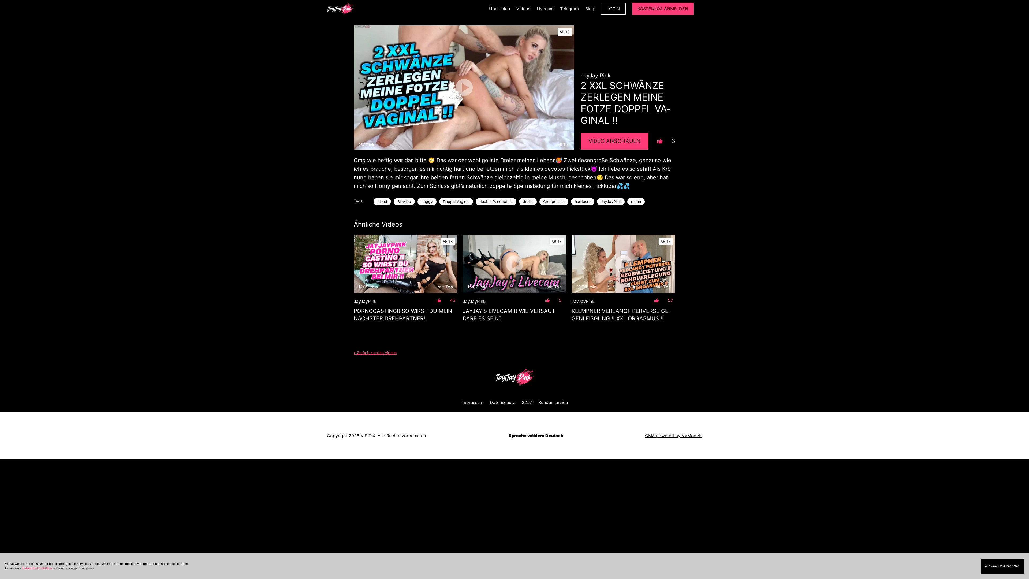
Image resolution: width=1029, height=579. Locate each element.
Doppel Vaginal (456, 201)
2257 (527, 402)
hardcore (583, 201)
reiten (636, 201)
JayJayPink (611, 201)
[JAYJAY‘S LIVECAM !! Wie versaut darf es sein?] (514, 264)
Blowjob (404, 201)
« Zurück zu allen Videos (375, 352)
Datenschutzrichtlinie (37, 568)
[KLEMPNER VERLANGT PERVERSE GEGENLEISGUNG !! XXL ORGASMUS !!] (623, 264)
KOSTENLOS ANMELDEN (662, 8)
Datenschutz (502, 402)
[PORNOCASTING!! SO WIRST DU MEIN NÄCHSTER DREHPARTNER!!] (405, 264)
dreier (528, 201)
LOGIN (613, 8)
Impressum (472, 402)
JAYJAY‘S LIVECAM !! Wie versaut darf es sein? (509, 315)
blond (382, 201)
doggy (427, 201)
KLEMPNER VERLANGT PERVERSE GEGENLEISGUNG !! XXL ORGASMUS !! (621, 315)
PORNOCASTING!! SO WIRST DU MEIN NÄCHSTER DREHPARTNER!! (403, 315)
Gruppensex (554, 201)
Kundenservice (553, 402)
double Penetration (496, 201)
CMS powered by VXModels (673, 435)
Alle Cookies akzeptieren (1002, 566)
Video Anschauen (614, 141)
